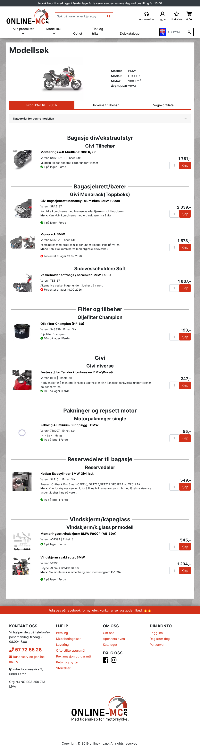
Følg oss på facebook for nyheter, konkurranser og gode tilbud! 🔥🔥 (100, 610)
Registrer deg (160, 639)
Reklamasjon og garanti (73, 656)
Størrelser (63, 668)
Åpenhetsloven (114, 639)
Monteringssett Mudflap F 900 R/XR (68, 152)
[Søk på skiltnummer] (189, 32)
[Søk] (109, 16)
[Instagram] (113, 661)
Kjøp (185, 165)
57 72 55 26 (28, 650)
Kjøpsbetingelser (68, 639)
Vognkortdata (163, 105)
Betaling (62, 633)
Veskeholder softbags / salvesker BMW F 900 (75, 275)
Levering (62, 645)
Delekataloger (130, 33)
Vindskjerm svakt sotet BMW (62, 557)
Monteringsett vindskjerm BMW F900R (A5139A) (78, 534)
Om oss (108, 633)
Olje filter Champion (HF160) (62, 324)
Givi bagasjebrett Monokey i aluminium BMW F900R (80, 201)
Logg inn (156, 633)
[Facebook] (105, 661)
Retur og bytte (67, 662)
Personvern (158, 645)
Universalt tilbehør (105, 105)
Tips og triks (97, 31)
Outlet (77, 33)
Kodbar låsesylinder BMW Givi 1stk (67, 474)
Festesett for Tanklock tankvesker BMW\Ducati (76, 372)
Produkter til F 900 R (41, 105)
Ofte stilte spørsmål (70, 650)
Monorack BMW (52, 234)
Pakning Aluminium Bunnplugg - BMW (69, 425)
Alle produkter (23, 29)
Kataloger (110, 645)
